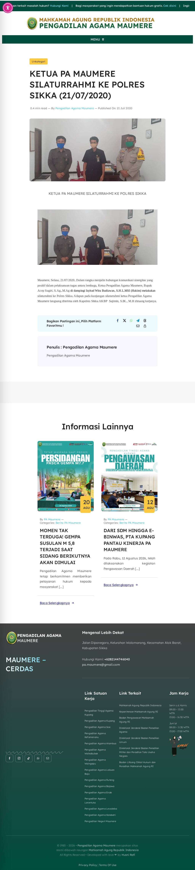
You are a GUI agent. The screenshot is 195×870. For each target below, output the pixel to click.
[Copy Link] (144, 326)
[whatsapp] (38, 758)
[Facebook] (117, 320)
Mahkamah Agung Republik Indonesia (140, 705)
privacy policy (88, 865)
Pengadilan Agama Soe (97, 727)
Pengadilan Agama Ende (98, 792)
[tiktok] (28, 758)
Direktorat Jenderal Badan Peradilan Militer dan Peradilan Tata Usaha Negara (139, 752)
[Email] (137, 326)
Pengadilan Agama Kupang (100, 720)
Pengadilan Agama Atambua (100, 743)
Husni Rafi (128, 854)
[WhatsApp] (131, 320)
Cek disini (150, 5)
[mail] (47, 758)
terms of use (107, 865)
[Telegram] (137, 320)
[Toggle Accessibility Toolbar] (8, 8)
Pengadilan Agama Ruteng (99, 779)
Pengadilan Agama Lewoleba (101, 808)
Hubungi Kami (39, 5)
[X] (124, 320)
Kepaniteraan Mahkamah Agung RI (138, 711)
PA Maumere (52, 519)
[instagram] (19, 758)
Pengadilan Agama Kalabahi (100, 814)
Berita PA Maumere (68, 523)
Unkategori (38, 61)
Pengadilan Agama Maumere (74, 108)
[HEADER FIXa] (97, 18)
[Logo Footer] (34, 632)
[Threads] (144, 320)
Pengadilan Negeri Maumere (100, 821)
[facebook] (9, 758)
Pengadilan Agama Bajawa (99, 786)
